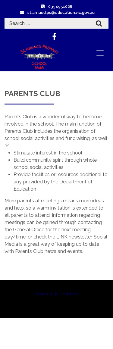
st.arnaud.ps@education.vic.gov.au (61, 12)
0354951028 (60, 6)
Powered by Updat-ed (56, 293)
